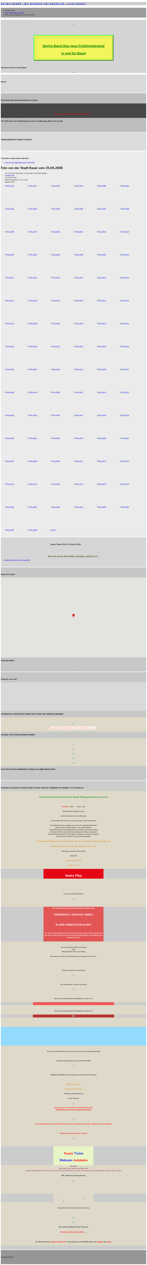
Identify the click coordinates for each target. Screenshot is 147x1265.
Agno (109, 1242)
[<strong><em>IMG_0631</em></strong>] (101, 323)
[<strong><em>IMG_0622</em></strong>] (124, 300)
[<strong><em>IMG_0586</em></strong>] (78, 209)
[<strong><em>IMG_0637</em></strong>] (55, 346)
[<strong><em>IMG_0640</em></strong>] (124, 346)
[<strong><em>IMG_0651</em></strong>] (78, 392)
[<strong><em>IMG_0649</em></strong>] (32, 392)
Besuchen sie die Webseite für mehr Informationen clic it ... (72, 728)
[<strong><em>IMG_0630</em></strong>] (78, 323)
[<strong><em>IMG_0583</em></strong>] (32, 209)
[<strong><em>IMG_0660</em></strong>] (9, 438)
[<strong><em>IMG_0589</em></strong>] (9, 232)
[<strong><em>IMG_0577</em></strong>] (32, 186)
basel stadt (10, 175)
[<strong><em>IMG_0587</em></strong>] (101, 209)
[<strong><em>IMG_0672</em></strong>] (101, 461)
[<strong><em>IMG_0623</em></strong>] (9, 323)
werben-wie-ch (73, 865)
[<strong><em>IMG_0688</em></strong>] (32, 530)
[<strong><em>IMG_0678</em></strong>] (101, 484)
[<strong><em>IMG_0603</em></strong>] (124, 232)
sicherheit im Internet (73, 860)
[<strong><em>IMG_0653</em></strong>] (124, 392)
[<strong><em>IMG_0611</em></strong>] (9, 278)
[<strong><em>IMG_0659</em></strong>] (124, 415)
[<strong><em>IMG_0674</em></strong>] (9, 484)
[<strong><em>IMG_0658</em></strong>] (101, 415)
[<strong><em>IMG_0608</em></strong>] (78, 255)
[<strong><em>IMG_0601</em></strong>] (78, 232)
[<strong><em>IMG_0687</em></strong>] (9, 530)
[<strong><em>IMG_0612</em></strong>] (32, 278)
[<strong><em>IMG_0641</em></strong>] (9, 369)
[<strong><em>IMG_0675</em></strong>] (32, 484)
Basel (81, 53)
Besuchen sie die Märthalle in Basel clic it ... (73, 114)
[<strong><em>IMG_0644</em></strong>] (78, 369)
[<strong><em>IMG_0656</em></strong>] (55, 415)
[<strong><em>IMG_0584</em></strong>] (55, 209)
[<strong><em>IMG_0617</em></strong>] (9, 300)
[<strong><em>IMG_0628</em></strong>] (32, 323)
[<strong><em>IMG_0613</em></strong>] (55, 278)
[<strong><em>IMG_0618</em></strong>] (32, 300)
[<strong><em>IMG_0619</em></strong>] (55, 300)
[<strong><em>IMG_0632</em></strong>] (124, 323)
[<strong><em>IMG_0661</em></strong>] (32, 438)
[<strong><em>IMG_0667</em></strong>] (9, 461)
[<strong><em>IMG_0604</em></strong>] (9, 255)
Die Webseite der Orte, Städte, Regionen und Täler (73, 846)
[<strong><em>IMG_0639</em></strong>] (101, 346)
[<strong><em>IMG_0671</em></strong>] (78, 461)
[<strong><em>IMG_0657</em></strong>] (78, 415)
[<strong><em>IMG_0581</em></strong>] (124, 186)
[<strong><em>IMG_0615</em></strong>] (101, 278)
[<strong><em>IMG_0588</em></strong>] (124, 209)
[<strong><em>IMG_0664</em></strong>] (78, 438)
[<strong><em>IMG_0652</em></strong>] (101, 392)
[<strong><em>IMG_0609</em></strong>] (101, 255)
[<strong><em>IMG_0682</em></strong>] (55, 507)
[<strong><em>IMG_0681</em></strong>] (32, 507)
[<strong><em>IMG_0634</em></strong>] (9, 346)
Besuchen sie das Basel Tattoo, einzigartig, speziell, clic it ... (73, 556)
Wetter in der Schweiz (73, 1089)
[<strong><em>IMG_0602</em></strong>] (101, 232)
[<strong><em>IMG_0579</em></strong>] (78, 186)
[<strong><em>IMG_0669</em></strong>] (55, 461)
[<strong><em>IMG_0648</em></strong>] (9, 392)
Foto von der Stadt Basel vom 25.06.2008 (20, 162)
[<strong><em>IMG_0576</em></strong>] (9, 186)
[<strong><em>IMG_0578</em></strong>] (55, 186)
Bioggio (100, 1242)
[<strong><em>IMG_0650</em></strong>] (55, 392)
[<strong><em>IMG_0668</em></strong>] (32, 461)
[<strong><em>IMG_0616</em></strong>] (124, 278)
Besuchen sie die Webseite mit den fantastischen (73, 1108)
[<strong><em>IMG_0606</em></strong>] (55, 255)
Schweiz (65, 807)
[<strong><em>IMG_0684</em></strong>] (101, 507)
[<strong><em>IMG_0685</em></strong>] (124, 507)
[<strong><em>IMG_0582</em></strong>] (9, 209)
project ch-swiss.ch (58, 1242)
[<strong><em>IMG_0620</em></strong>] (78, 300)
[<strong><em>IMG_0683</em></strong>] (78, 507)
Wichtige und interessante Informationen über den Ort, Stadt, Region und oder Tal (73, 841)
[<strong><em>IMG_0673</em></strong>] (124, 461)
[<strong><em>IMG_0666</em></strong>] (124, 438)
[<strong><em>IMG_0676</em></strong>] (55, 484)
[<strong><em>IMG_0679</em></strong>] (124, 484)
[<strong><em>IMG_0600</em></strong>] (55, 232)
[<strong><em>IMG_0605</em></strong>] (32, 255)
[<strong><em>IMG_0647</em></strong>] (124, 369)
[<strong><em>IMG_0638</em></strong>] (78, 346)
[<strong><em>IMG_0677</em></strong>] (78, 484)
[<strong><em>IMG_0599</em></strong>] (32, 232)
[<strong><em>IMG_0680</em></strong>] (9, 507)
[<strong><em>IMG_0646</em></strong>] (101, 369)
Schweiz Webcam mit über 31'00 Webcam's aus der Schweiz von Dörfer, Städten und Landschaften (73, 1124)
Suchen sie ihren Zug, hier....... (73, 1232)
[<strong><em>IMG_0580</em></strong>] (101, 186)
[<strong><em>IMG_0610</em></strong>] (124, 255)
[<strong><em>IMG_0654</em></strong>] (9, 415)
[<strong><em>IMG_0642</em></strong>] (32, 369)
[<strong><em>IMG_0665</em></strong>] (101, 438)
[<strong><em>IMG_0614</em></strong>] (78, 278)
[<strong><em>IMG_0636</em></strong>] (32, 346)
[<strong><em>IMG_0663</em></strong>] (55, 438)
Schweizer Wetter (73, 1084)
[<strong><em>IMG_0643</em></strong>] (55, 369)
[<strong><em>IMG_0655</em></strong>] (32, 415)
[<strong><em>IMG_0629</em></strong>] (55, 323)
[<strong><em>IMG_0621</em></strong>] (101, 300)
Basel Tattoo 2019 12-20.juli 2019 (17, 560)
